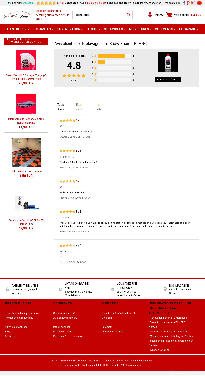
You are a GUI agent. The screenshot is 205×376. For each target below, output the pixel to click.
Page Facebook (61, 327)
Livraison (107, 318)
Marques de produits (113, 331)
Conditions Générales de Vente (119, 313)
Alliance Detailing (159, 350)
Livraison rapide (171, 3)
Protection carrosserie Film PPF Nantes (167, 325)
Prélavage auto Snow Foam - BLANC (114, 44)
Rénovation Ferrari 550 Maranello (168, 318)
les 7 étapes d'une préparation (22, 313)
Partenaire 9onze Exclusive (68, 336)
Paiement (107, 327)
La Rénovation (68, 29)
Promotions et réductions (19, 318)
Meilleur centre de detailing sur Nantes (171, 336)
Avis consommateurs (65, 318)
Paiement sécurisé (150, 3)
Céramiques (113, 29)
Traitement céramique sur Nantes (169, 331)
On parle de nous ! (63, 331)
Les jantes (42, 29)
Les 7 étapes (17, 39)
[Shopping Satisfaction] (21, 3)
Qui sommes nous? (64, 313)
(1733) (60, 3)
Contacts (10, 336)
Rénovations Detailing (170, 303)
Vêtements (164, 29)
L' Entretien (17, 29)
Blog (7, 331)
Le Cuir (92, 29)
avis (74, 80)
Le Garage (187, 29)
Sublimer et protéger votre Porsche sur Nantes (171, 343)
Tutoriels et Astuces (16, 327)
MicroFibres (139, 29)
